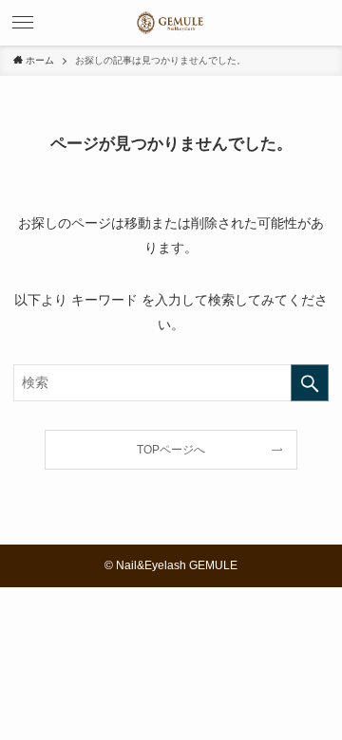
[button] (23, 23)
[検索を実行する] (310, 382)
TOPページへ (171, 449)
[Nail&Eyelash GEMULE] (171, 23)
